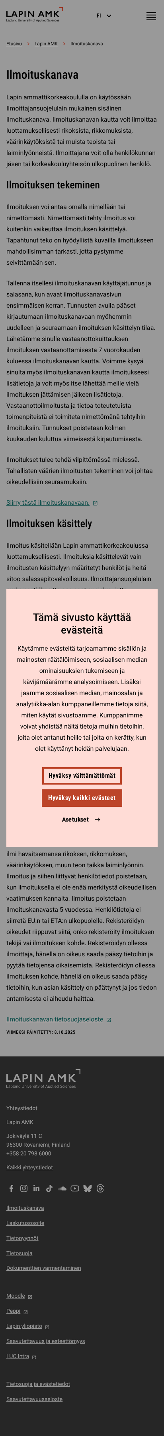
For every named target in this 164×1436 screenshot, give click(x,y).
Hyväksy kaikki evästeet (81, 798)
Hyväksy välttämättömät (82, 775)
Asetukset (75, 819)
